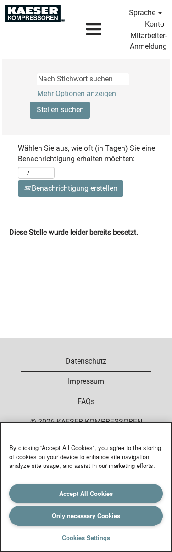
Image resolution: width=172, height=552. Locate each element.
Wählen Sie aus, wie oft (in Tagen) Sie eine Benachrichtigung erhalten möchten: (86, 153)
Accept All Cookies (86, 493)
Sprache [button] (143, 12)
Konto (154, 24)
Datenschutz (86, 361)
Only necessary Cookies (86, 515)
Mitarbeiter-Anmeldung (148, 41)
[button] (93, 30)
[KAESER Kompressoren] (35, 14)
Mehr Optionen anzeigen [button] (76, 93)
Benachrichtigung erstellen (73, 188)
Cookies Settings (86, 537)
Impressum (86, 381)
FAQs (86, 401)
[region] (86, 487)
